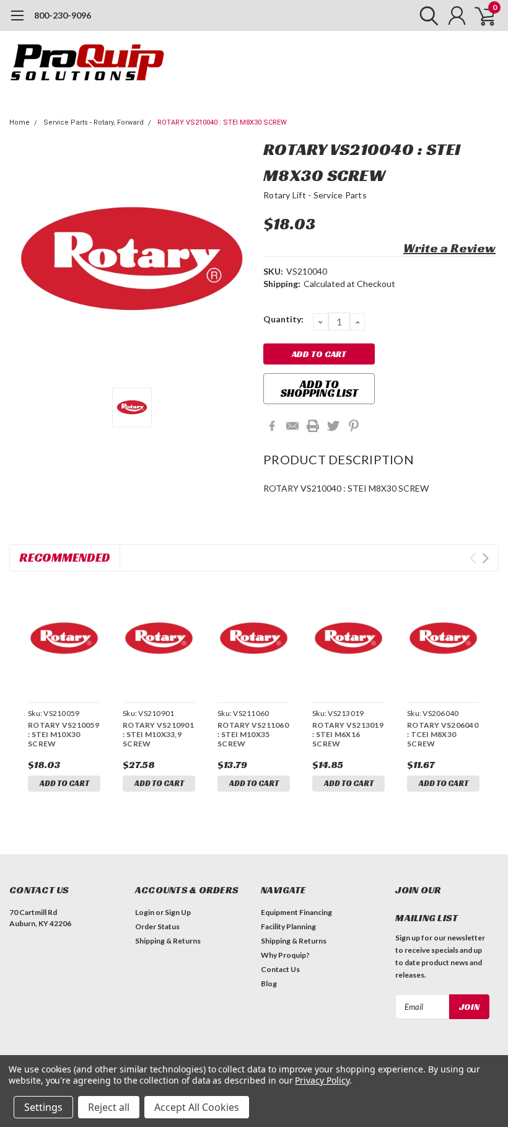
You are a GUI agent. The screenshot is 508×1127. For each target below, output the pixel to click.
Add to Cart (64, 783)
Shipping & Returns (168, 940)
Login (144, 912)
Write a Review (449, 248)
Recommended (64, 557)
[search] (426, 15)
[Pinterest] (354, 426)
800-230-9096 (62, 15)
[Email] (292, 426)
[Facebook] (272, 426)
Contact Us (280, 969)
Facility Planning (288, 926)
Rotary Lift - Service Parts (315, 195)
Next (485, 558)
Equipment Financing (296, 912)
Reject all (108, 1107)
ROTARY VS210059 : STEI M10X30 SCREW (63, 734)
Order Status (157, 926)
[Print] (313, 426)
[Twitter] (333, 426)
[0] (480, 15)
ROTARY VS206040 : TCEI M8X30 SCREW (442, 734)
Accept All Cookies (196, 1107)
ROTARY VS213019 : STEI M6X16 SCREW (347, 734)
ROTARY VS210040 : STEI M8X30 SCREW (222, 122)
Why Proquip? (285, 955)
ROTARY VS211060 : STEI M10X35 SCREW (253, 734)
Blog (269, 983)
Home (19, 122)
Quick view (64, 640)
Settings (43, 1107)
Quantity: (283, 319)
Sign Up (178, 912)
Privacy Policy (322, 1080)
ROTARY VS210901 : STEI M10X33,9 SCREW (158, 734)
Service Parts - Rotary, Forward (93, 122)
